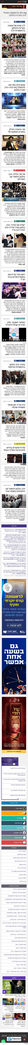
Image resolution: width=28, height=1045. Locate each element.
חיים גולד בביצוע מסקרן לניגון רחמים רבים (20, 1008)
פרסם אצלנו (4, 1035)
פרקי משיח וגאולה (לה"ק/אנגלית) (18, 941)
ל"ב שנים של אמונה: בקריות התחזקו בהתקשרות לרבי (16, 28)
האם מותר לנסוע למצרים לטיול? (18, 784)
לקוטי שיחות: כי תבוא (21, 964)
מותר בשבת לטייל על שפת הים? (18, 790)
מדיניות (24, 1036)
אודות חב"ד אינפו (22, 1035)
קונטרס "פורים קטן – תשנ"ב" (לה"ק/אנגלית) (16, 912)
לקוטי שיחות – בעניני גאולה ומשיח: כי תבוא (16, 971)
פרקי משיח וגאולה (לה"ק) (20, 937)
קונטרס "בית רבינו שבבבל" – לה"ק (18, 951)
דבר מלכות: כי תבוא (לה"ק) (20, 906)
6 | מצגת (23, 149)
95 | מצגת (22, 200)
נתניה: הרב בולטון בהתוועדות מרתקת (16, 365)
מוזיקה (14, 978)
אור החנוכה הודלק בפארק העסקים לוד (16, 130)
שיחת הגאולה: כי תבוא (21, 948)
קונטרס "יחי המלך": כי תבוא (20, 968)
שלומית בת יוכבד (22, 878)
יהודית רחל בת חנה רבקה (20, 861)
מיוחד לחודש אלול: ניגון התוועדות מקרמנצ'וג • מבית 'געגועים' (8, 1009)
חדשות (20, 21)
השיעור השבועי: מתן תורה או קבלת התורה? (15, 323)
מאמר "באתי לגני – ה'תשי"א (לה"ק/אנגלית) (16, 916)
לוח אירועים (14, 803)
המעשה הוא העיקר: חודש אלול (19, 892)
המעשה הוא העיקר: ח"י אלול (19, 889)
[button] (3, 1041)
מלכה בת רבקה (22, 874)
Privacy (26, 1043)
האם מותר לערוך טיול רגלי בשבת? (17, 768)
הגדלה (22, 246)
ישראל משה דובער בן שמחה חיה (19, 871)
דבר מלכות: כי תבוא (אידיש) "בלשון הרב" (17, 909)
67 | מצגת (22, 57)
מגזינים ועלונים (14, 886)
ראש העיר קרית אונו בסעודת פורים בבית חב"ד (16, 277)
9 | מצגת (23, 507)
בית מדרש (20, 81)
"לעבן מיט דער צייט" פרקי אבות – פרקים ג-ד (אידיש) (14, 922)
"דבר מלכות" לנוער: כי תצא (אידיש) (18, 919)
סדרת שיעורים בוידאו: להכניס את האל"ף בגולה (14, 448)
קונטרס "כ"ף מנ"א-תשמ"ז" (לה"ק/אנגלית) (17, 895)
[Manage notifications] (24, 1039)
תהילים (14, 848)
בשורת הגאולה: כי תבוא (20, 944)
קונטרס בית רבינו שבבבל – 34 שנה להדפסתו (16, 931)
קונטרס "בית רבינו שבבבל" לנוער (19, 961)
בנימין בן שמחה (22, 864)
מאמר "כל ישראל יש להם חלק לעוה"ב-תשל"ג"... (15, 902)
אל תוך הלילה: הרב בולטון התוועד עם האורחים (16, 176)
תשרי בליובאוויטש (20, 170)
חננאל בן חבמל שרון (21, 854)
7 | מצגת (23, 297)
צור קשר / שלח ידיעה (12, 1035)
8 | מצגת (23, 383)
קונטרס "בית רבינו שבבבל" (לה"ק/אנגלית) (17, 958)
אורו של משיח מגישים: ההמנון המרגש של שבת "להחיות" (21, 1023)
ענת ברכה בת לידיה (21, 867)
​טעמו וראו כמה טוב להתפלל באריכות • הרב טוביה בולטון (14, 87)
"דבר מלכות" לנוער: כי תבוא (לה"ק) (18, 934)
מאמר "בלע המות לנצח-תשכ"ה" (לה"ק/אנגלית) (15, 899)
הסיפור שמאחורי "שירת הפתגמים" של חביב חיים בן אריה (8, 1022)
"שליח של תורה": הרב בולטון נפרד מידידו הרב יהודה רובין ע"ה (15, 227)
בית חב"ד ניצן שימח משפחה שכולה (16, 406)
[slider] (7, 340)
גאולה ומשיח (20, 443)
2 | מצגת (23, 108)
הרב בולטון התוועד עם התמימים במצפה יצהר (15, 489)
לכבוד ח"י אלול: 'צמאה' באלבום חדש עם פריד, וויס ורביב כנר (15, 995)
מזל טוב (14, 526)
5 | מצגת (23, 423)
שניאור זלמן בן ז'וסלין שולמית (19, 857)
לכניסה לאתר (16, 478)
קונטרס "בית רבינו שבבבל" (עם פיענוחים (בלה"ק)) (15, 954)
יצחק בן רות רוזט (22, 851)
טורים (20, 221)
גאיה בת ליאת (23, 881)
